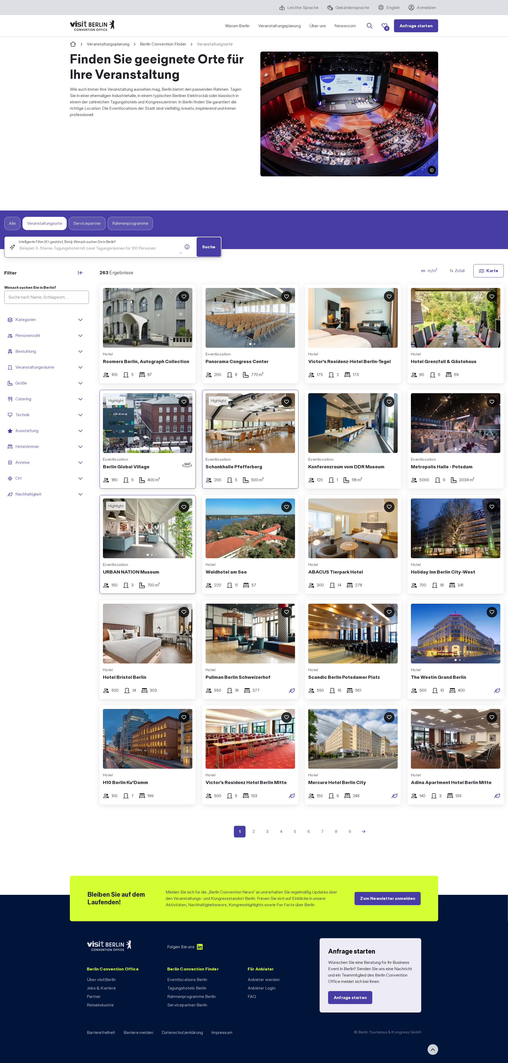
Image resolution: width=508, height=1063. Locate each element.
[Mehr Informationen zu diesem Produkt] (187, 246)
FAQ (252, 996)
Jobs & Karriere (101, 988)
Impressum (221, 1032)
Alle (12, 223)
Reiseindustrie (100, 1004)
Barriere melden (138, 1032)
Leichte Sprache (303, 7)
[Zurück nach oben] (433, 1049)
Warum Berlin (237, 25)
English (393, 7)
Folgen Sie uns (180, 946)
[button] (432, 170)
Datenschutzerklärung (182, 1032)
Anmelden (426, 7)
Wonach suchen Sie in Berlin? (30, 287)
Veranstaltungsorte (44, 223)
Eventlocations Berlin (187, 979)
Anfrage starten (416, 25)
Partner (94, 996)
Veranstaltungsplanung (279, 25)
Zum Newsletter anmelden (387, 898)
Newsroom (345, 25)
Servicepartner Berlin (187, 1004)
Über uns (317, 25)
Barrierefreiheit (101, 1032)
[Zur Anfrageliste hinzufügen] (184, 296)
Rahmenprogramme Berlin (191, 996)
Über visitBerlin (101, 979)
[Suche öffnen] (369, 26)
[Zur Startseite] (73, 44)
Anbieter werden (264, 979)
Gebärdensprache (352, 7)
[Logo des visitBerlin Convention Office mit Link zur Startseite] (92, 25)
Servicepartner (87, 223)
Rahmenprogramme (130, 223)
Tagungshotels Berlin (186, 988)
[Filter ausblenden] (80, 272)
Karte (492, 270)
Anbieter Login (261, 988)
